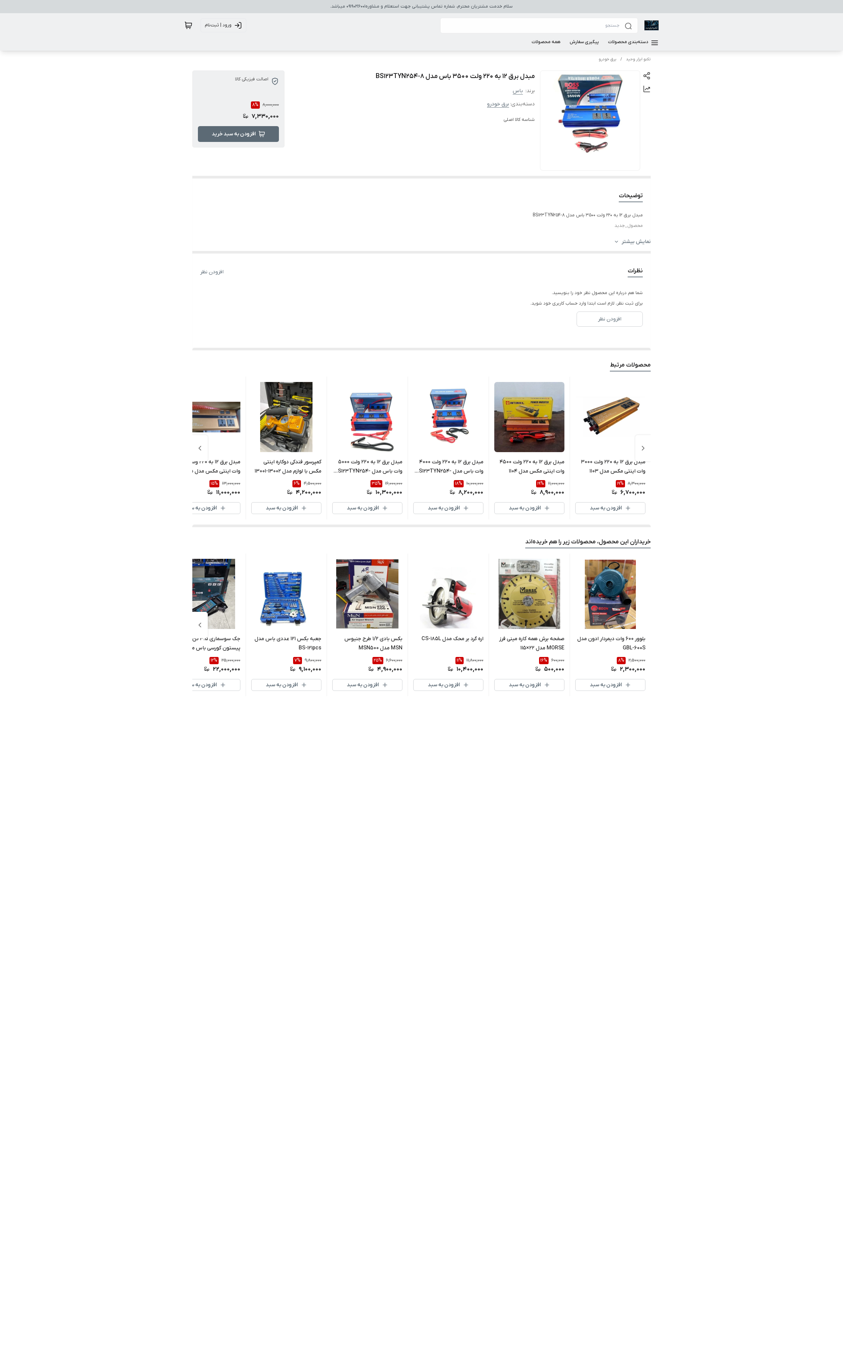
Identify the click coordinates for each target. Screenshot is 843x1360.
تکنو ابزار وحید (638, 59)
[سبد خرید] (188, 25)
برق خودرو (607, 59)
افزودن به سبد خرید (234, 134)
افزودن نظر (212, 272)
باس (518, 91)
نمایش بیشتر (636, 241)
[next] (200, 448)
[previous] (643, 448)
